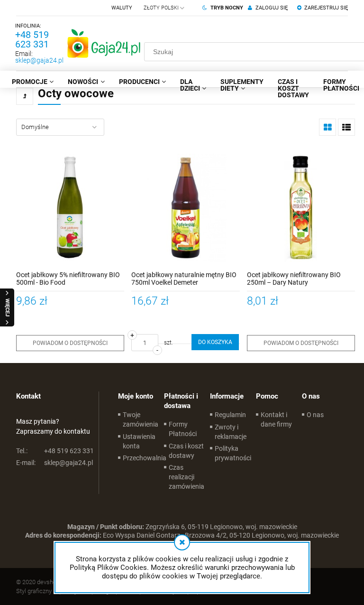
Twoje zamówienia (140, 419)
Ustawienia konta (139, 441)
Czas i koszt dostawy (186, 450)
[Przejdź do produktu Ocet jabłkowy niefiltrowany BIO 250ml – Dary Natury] (301, 208)
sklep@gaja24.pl (39, 60)
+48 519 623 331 (32, 39)
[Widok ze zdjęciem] (327, 127)
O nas (315, 415)
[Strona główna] (104, 43)
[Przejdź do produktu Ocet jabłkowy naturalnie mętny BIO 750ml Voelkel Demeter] (185, 208)
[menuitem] (33, 81)
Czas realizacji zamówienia (186, 477)
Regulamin (230, 415)
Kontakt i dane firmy (276, 419)
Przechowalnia (144, 458)
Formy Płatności (183, 428)
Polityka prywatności (233, 453)
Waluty (121, 8)
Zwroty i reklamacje (230, 431)
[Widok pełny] (346, 127)
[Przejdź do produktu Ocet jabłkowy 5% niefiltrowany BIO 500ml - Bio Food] (70, 208)
